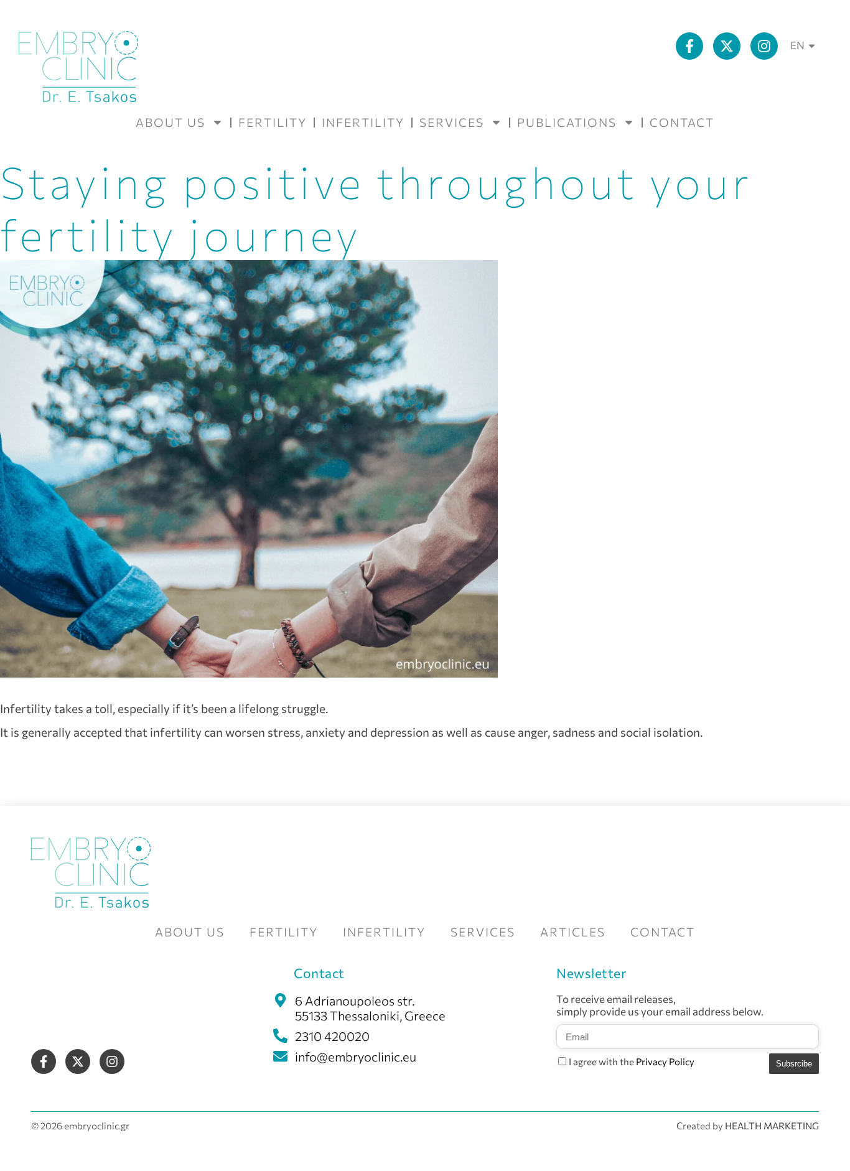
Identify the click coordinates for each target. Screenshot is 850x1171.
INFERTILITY (363, 122)
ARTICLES (572, 932)
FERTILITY (272, 122)
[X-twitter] (726, 46)
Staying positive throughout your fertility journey (376, 207)
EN (797, 45)
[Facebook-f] (689, 46)
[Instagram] (764, 46)
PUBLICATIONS (567, 122)
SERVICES (451, 122)
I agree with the (631, 1061)
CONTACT (682, 122)
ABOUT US (170, 122)
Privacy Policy (665, 1061)
